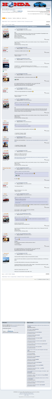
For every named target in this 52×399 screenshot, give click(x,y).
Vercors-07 (45, 343)
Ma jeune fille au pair (31, 356)
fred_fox (42, 381)
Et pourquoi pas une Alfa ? (21, 120)
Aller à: (35, 279)
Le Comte (6, 47)
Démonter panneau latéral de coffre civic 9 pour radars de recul (38, 325)
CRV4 (41, 346)
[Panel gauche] (47, 21)
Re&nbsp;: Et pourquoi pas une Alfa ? (23, 58)
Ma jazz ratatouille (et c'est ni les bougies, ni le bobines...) (37, 371)
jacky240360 (29, 372)
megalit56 (37, 359)
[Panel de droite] (48, 21)
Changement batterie (31, 335)
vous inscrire (22, 325)
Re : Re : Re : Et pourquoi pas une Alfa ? (23, 213)
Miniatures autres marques (32, 362)
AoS (45, 340)
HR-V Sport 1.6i (30, 329)
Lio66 (28, 350)
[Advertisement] (7, 302)
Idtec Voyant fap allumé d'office (32, 346)
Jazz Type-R (29, 353)
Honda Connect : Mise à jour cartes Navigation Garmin (36, 349)
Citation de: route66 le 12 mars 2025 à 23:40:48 (22, 171)
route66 (5, 73)
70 (7, 24)
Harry (5, 120)
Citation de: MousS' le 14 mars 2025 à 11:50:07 (22, 237)
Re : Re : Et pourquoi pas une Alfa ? (22, 99)
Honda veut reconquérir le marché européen (35, 340)
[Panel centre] (49, 21)
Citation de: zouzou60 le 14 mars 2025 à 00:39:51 (22, 197)
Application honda (30, 359)
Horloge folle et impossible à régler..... (34, 368)
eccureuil (38, 335)
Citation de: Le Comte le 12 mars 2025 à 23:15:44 (22, 102)
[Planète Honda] (3, 71)
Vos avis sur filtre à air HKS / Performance (34, 343)
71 (8, 24)
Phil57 (30, 326)
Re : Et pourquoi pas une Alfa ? (22, 28)
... (5, 24)
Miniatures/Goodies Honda (32, 332)
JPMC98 (41, 365)
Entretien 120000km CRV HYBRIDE (33, 381)
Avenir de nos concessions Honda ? (33, 384)
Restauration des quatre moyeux (33, 365)
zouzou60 (43, 384)
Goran (5, 193)
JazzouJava (36, 329)
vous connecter (14, 325)
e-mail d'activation (12, 9)
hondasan (40, 332)
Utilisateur (4, 322)
